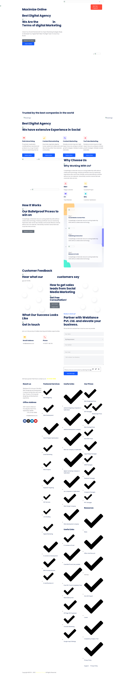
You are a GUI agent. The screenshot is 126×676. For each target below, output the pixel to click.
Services (58, 3)
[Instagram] (28, 421)
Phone (45, 340)
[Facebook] (25, 421)
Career (71, 3)
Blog (64, 3)
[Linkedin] (32, 421)
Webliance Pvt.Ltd (40, 672)
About (50, 3)
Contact (44, 10)
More (51, 10)
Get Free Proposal (95, 7)
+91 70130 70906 (51, 379)
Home (44, 3)
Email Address (28, 340)
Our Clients (79, 3)
